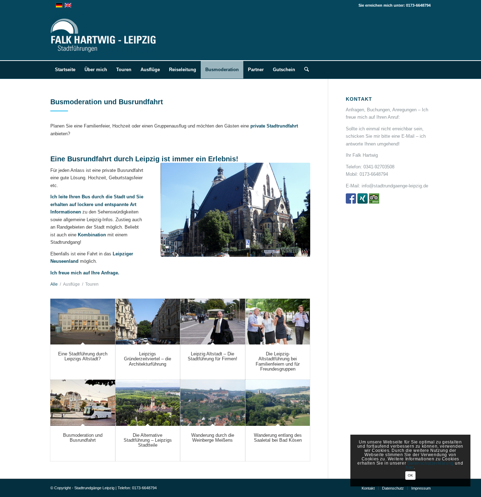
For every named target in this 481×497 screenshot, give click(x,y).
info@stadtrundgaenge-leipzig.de (395, 185)
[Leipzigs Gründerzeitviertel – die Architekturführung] (147, 322)
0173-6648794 (374, 174)
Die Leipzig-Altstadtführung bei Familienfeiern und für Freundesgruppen (278, 361)
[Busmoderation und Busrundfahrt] (82, 403)
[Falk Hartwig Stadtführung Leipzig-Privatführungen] (103, 35)
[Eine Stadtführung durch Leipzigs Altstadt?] (82, 322)
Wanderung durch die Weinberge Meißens (212, 438)
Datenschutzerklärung (430, 463)
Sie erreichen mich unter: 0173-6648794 (394, 5)
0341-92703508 (378, 166)
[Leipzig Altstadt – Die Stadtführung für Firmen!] (212, 322)
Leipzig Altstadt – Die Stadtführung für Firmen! (212, 356)
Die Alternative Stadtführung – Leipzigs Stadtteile (148, 440)
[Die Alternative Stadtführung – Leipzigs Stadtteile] (147, 403)
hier (409, 467)
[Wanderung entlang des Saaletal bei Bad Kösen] (277, 403)
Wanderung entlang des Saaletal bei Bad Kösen (278, 438)
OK (410, 475)
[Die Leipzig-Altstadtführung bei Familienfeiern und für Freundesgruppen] (277, 322)
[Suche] (304, 70)
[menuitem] (65, 70)
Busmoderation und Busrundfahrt (82, 438)
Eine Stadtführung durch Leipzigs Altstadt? (82, 356)
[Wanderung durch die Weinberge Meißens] (212, 403)
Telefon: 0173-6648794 (137, 488)
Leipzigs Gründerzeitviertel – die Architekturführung (147, 359)
